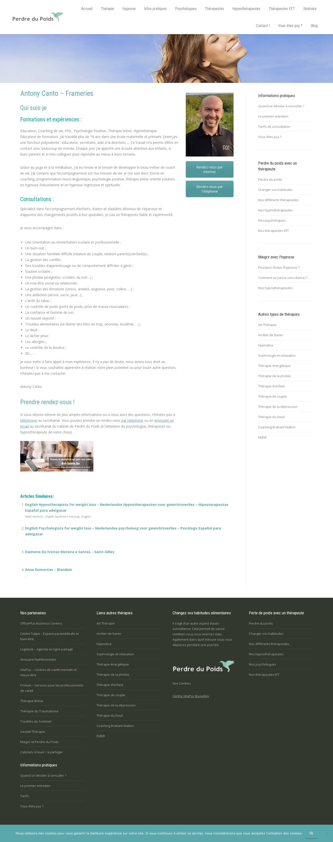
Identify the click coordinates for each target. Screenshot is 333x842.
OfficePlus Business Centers (41, 623)
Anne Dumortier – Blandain (48, 569)
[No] (326, 833)
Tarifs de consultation (274, 126)
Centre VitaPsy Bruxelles (191, 696)
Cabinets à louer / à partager (41, 752)
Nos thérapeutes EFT (273, 230)
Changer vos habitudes (275, 189)
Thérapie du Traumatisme (39, 711)
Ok (311, 833)
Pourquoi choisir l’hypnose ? (279, 267)
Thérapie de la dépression (277, 406)
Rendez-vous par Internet (209, 169)
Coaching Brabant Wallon (276, 427)
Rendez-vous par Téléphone (209, 189)
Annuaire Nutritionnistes (38, 659)
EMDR (262, 437)
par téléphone (132, 420)
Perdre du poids (270, 179)
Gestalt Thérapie (32, 731)
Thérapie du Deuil (271, 417)
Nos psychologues (271, 220)
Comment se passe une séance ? (282, 277)
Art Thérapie (267, 325)
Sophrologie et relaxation (277, 355)
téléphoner (28, 420)
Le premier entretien (273, 116)
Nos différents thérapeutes (278, 200)
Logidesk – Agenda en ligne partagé (46, 649)
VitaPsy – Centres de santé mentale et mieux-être (48, 672)
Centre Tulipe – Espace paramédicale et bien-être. (49, 636)
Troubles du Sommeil (35, 721)
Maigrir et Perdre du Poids (39, 742)
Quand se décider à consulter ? (281, 106)
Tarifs (24, 796)
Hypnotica (265, 345)
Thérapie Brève (31, 701)
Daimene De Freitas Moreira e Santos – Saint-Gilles (69, 551)
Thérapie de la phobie (274, 376)
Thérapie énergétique (274, 365)
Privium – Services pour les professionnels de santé (51, 688)
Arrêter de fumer (270, 335)
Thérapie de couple (272, 396)
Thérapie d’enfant (271, 386)
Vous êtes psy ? (269, 137)
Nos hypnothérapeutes (275, 210)
